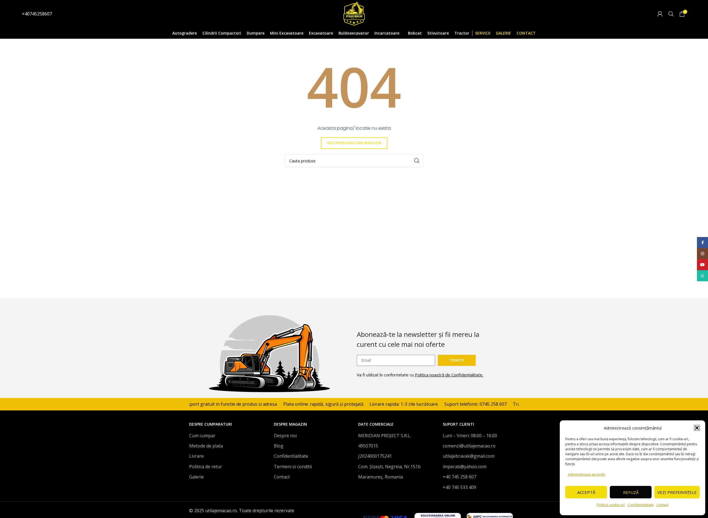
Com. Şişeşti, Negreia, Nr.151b (389, 467)
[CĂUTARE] (416, 160)
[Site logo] (354, 13)
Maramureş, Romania (380, 477)
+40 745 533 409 (459, 487)
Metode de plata (206, 446)
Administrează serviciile (586, 474)
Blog (278, 446)
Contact (662, 505)
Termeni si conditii (293, 467)
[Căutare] (670, 13)
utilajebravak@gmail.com (468, 456)
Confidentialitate (641, 505)
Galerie (196, 477)
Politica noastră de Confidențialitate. (449, 375)
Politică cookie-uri (611, 505)
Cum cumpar (202, 436)
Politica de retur (205, 467)
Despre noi (285, 436)
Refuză (631, 492)
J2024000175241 (375, 456)
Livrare (196, 456)
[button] (697, 428)
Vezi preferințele (677, 492)
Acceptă (586, 492)
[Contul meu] (659, 13)
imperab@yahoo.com (464, 467)
